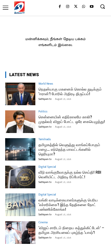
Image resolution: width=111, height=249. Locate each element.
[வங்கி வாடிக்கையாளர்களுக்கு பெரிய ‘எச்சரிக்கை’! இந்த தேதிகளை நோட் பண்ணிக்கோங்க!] (20, 204)
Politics (42, 111)
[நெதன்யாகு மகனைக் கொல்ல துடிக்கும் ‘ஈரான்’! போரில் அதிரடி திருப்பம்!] (20, 94)
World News (45, 84)
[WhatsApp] (84, 7)
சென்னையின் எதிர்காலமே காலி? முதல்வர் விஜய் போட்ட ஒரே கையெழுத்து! (71, 119)
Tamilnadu (44, 139)
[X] (76, 7)
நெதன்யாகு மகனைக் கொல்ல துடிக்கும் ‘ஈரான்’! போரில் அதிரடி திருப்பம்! (70, 91)
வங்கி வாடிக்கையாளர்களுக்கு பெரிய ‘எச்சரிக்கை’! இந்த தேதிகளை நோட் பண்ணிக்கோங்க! (68, 205)
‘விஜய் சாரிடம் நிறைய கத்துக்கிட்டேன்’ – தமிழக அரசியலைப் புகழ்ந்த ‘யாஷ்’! (71, 230)
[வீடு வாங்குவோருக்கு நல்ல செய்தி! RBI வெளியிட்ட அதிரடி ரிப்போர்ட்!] (20, 177)
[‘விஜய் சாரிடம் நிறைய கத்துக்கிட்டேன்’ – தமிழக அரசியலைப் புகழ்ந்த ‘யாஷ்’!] (20, 232)
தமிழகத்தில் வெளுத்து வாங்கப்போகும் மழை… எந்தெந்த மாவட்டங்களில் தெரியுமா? (69, 149)
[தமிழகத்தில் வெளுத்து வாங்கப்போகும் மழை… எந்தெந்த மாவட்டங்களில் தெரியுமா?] (20, 149)
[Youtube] (92, 7)
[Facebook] (60, 7)
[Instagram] (68, 7)
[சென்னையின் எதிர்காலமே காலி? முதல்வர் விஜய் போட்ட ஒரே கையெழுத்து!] (20, 121)
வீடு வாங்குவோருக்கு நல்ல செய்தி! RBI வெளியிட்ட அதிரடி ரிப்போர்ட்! (69, 174)
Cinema (42, 222)
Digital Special (47, 167)
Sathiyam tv (45, 99)
